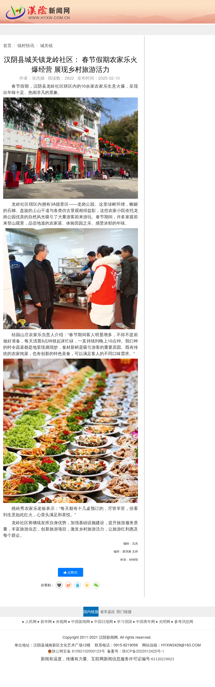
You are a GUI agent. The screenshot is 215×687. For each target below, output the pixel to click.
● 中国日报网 (102, 621)
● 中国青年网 (144, 621)
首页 (7, 45)
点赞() (72, 572)
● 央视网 (59, 621)
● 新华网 (44, 621)
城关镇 (46, 45)
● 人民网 (29, 621)
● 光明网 (163, 621)
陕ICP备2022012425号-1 (144, 651)
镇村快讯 (25, 45)
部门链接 (124, 611)
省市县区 (107, 611)
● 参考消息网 (182, 621)
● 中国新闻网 (79, 621)
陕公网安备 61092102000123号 (78, 651)
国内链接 (90, 611)
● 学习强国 (123, 621)
